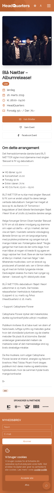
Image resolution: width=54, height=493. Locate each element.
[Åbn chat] (46, 486)
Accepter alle (27, 478)
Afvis (27, 485)
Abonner (27, 441)
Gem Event (29, 127)
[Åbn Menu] (49, 6)
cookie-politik (40, 470)
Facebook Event (29, 135)
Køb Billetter (29, 119)
